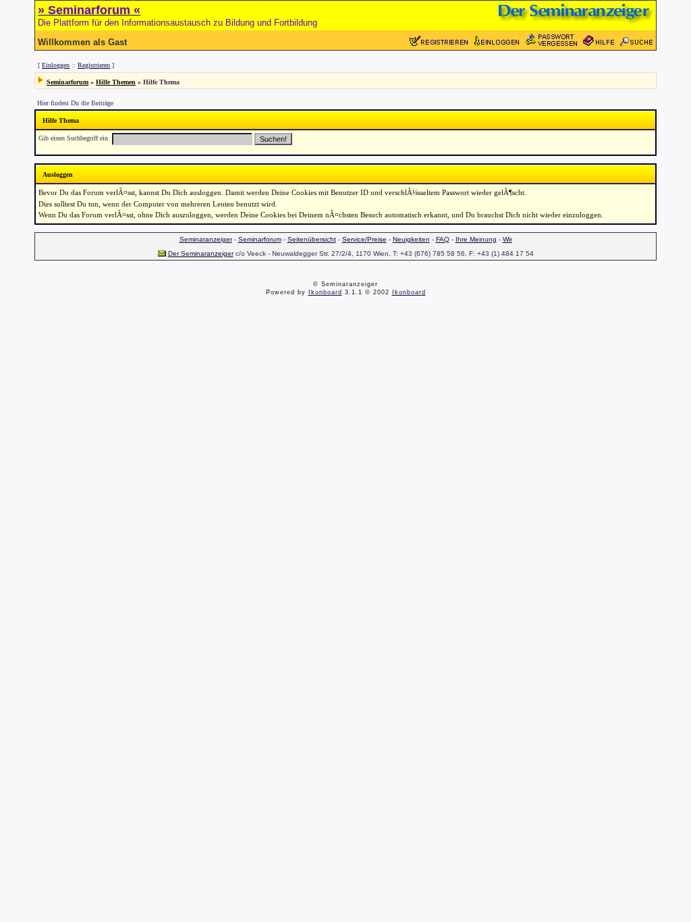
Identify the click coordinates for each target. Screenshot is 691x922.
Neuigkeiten (411, 239)
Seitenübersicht (311, 239)
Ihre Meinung (476, 239)
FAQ (442, 239)
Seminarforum (67, 82)
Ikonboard (325, 292)
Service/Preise (364, 239)
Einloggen (56, 65)
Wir (507, 239)
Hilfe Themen (116, 82)
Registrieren (94, 65)
